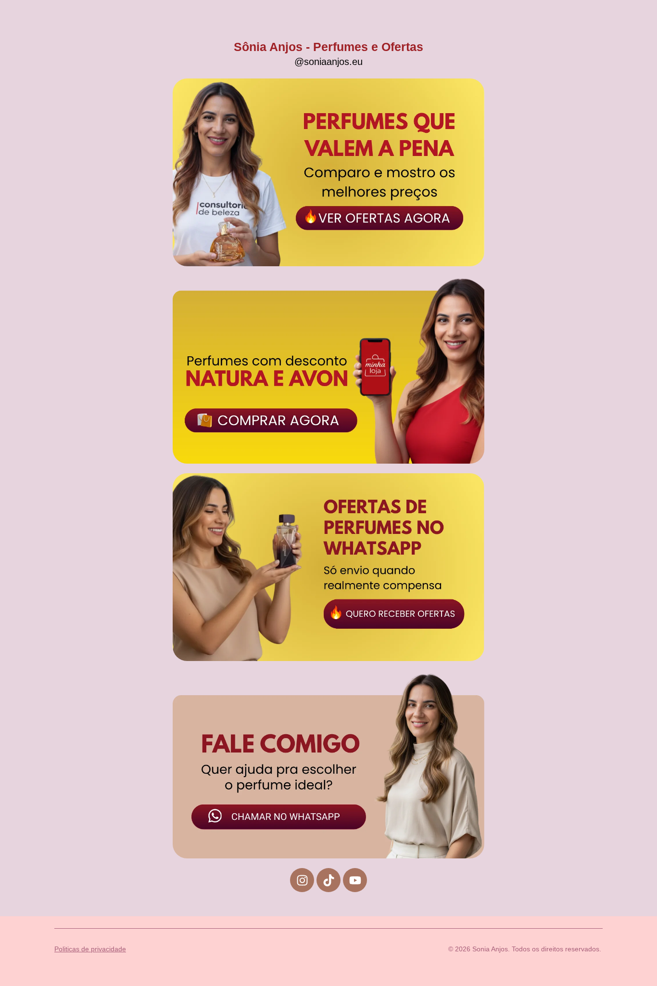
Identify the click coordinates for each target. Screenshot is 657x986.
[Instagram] (302, 880)
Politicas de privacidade (90, 949)
